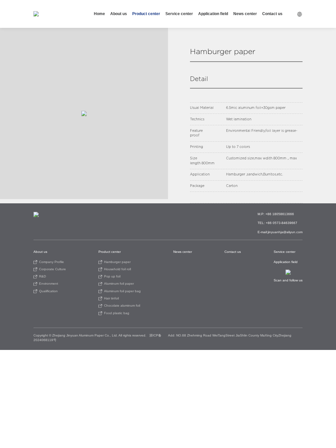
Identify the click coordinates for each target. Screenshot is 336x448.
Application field (213, 14)
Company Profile (51, 262)
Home (99, 14)
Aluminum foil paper (119, 283)
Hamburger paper (117, 262)
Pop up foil (112, 276)
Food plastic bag (116, 313)
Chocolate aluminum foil (122, 305)
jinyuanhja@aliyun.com (285, 232)
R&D (42, 276)
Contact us (272, 14)
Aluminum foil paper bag (122, 291)
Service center (179, 14)
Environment (48, 283)
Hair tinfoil (111, 298)
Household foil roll (117, 269)
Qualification (48, 291)
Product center (146, 14)
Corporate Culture (52, 269)
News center (245, 14)
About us (118, 14)
